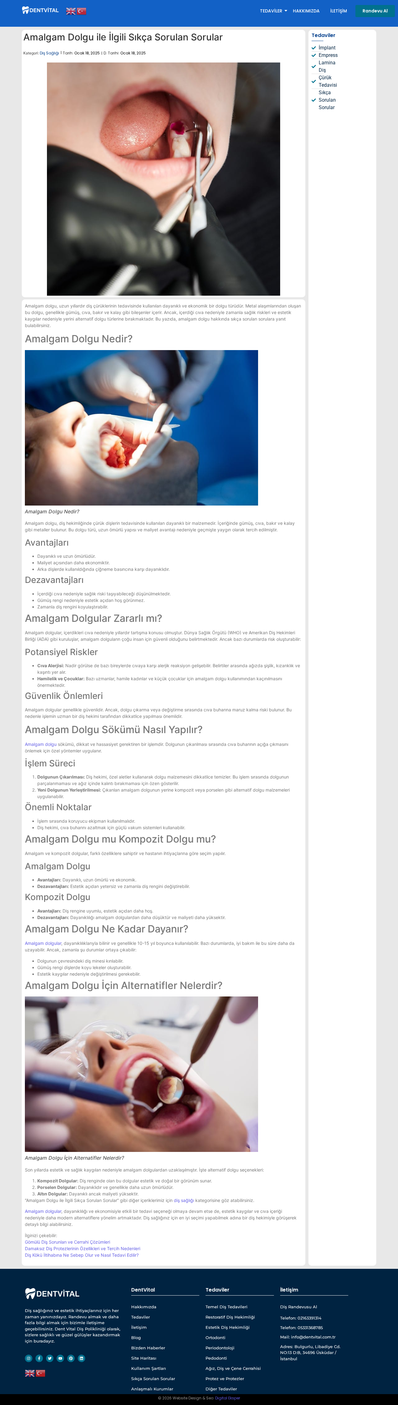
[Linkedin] (81, 1358)
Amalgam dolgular (43, 943)
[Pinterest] (71, 1358)
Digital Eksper (227, 1398)
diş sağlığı (184, 1200)
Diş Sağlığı (49, 53)
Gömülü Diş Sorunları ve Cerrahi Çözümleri (67, 1242)
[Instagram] (28, 1358)
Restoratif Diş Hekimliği (230, 1317)
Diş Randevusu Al (298, 1306)
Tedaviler (271, 11)
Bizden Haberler (148, 1347)
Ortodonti (215, 1337)
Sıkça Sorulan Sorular (153, 1378)
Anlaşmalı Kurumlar (152, 1388)
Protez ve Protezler (225, 1378)
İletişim (338, 11)
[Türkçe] (81, 10)
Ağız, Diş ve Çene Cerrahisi (233, 1368)
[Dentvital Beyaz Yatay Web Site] (41, 10)
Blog (136, 1337)
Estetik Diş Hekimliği (228, 1327)
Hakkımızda (306, 11)
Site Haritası (143, 1358)
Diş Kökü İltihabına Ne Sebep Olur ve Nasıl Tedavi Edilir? (82, 1255)
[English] (71, 10)
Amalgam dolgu (41, 744)
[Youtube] (60, 1358)
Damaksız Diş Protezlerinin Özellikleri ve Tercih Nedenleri (82, 1248)
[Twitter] (49, 1358)
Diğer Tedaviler (221, 1388)
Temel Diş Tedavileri (227, 1306)
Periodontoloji (220, 1347)
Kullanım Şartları (148, 1368)
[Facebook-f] (39, 1358)
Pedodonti (216, 1358)
